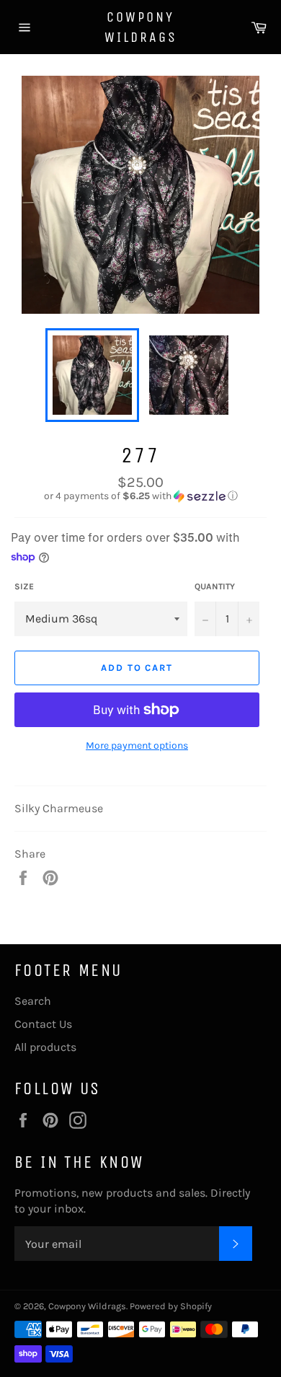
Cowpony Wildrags (140, 27)
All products (45, 1047)
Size (24, 586)
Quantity (215, 586)
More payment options (137, 745)
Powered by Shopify (171, 1306)
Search (32, 1001)
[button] (140, 496)
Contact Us (43, 1024)
